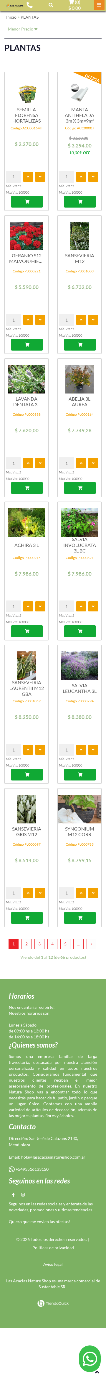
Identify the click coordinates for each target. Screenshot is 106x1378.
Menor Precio (21, 28)
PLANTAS (30, 17)
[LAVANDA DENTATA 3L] (26, 376)
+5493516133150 (32, 1169)
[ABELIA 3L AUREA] (79, 376)
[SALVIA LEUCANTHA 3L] (79, 662)
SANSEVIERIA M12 (79, 258)
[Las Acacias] (15, 5)
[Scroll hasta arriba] (97, 1372)
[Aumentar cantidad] (28, 177)
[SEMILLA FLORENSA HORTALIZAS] (26, 89)
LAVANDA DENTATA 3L (26, 401)
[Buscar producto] (51, 5)
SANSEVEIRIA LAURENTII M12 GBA (26, 688)
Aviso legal (53, 1264)
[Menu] (99, 5)
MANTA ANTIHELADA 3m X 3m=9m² (79, 115)
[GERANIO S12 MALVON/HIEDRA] (26, 233)
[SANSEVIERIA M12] (79, 233)
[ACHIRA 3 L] (26, 519)
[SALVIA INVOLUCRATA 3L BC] (79, 519)
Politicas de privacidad (53, 1247)
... (78, 943)
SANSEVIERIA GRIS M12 (26, 831)
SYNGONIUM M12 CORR (79, 831)
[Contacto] (29, 4)
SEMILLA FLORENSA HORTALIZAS (26, 115)
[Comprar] (27, 202)
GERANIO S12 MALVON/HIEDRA (26, 258)
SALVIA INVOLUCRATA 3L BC (79, 544)
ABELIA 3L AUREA (79, 401)
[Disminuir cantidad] (40, 177)
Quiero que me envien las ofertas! (39, 1221)
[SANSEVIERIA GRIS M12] (26, 805)
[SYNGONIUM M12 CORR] (79, 805)
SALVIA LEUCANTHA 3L (80, 688)
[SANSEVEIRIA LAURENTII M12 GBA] (26, 662)
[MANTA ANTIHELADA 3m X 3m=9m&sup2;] (79, 89)
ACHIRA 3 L (26, 545)
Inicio (11, 17)
